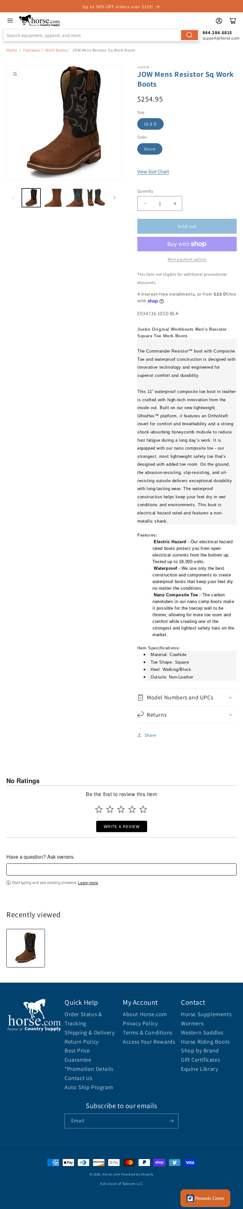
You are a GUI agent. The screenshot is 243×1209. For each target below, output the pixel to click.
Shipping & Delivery (90, 1032)
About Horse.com (145, 1014)
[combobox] (101, 35)
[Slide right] (115, 198)
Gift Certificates (200, 1059)
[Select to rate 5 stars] (143, 809)
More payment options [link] (187, 259)
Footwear (31, 50)
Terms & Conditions (147, 1032)
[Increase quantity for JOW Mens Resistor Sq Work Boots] (175, 203)
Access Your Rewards (149, 1041)
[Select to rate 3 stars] (121, 809)
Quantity (145, 191)
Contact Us (78, 1078)
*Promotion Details (89, 1068)
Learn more (88, 882)
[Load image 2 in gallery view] (53, 197)
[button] (187, 697)
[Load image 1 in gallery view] (31, 197)
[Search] (189, 35)
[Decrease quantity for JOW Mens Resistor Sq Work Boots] (145, 203)
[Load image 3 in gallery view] (74, 197)
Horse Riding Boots (205, 1041)
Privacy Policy (140, 1023)
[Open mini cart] (233, 20)
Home (11, 50)
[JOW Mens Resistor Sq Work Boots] (25, 948)
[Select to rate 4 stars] (132, 809)
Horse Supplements (206, 1014)
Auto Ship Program (89, 1087)
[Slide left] (13, 198)
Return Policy (82, 1041)
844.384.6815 (217, 32)
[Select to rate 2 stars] (110, 809)
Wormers (192, 1023)
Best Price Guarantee (78, 1055)
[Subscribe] (171, 1121)
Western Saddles (202, 1032)
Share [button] (150, 735)
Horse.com (111, 1174)
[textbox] (121, 869)
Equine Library (199, 1068)
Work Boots (55, 50)
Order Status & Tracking (83, 1018)
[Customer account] (219, 20)
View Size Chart (153, 171)
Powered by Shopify (137, 1174)
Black (150, 149)
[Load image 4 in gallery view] (96, 197)
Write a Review (122, 826)
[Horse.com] (39, 20)
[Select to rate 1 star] (99, 809)
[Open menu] (10, 20)
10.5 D (150, 124)
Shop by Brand (200, 1050)
